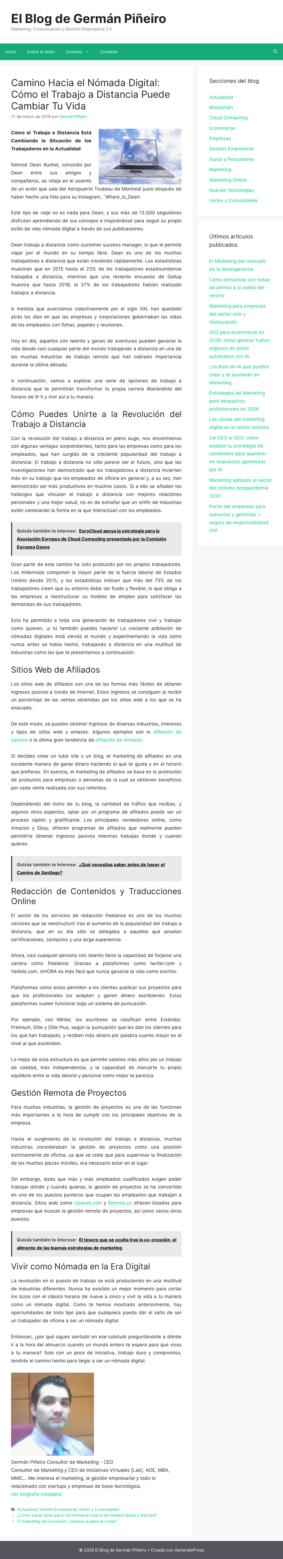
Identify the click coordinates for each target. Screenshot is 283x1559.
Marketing (220, 169)
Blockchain (221, 107)
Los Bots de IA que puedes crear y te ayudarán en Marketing (239, 374)
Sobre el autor (41, 51)
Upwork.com (88, 1203)
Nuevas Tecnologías (231, 190)
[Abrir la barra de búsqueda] (275, 51)
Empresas (220, 138)
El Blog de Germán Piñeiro (88, 18)
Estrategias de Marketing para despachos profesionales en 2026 (237, 401)
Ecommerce (222, 128)
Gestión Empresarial (58, 1509)
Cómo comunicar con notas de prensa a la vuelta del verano (239, 288)
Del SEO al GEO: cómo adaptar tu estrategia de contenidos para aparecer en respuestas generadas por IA (237, 454)
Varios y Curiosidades (99, 1509)
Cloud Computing (228, 117)
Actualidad (27, 1509)
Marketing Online (228, 180)
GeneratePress (189, 1550)
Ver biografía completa (36, 1494)
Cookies (74, 51)
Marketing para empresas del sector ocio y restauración (237, 314)
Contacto (109, 51)
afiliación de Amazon (119, 740)
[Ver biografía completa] (64, 1494)
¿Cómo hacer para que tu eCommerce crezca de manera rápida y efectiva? (87, 1515)
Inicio (11, 51)
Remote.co (120, 1203)
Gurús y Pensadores (231, 159)
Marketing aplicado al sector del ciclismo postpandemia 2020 (240, 488)
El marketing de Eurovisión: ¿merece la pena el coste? (67, 1521)
